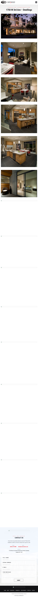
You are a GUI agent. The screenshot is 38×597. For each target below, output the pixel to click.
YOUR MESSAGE (7, 572)
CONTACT (33, 590)
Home (5, 590)
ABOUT (8, 590)
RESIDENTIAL (12, 590)
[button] (36, 2)
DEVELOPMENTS (23, 590)
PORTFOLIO (29, 590)
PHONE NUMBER (7, 562)
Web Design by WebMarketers (19, 595)
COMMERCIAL (17, 590)
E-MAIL (5, 567)
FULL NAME (6, 557)
